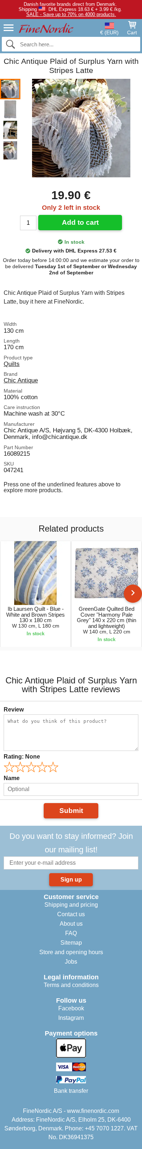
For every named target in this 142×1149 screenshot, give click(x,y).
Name (12, 778)
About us (71, 924)
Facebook (71, 1008)
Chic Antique (21, 380)
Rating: (22, 756)
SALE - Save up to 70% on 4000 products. (71, 14)
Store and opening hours (71, 952)
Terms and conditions (71, 985)
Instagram (71, 1018)
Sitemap (71, 943)
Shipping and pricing (71, 905)
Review (14, 709)
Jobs (71, 962)
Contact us (71, 914)
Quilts (12, 363)
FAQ (71, 933)
